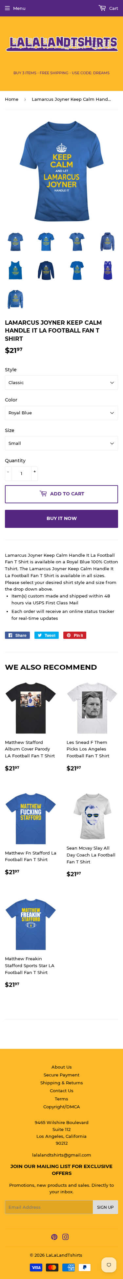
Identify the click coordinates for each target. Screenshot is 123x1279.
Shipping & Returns (61, 1082)
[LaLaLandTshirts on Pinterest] (54, 1238)
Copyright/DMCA (61, 1106)
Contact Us (61, 1090)
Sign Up (105, 1207)
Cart (113, 8)
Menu (19, 8)
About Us (61, 1067)
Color (11, 400)
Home (11, 99)
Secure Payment (61, 1074)
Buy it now (62, 518)
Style (11, 370)
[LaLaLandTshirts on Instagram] (65, 1238)
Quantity (15, 461)
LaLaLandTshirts (64, 1255)
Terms (61, 1098)
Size (9, 430)
